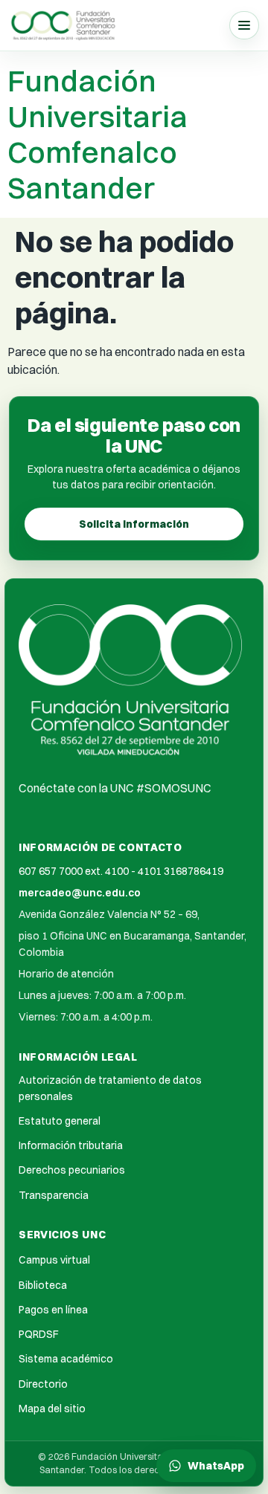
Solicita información (134, 524)
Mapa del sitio (52, 1408)
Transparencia (54, 1195)
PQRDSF (39, 1334)
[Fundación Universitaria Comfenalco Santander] (64, 25)
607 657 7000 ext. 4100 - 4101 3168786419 (121, 871)
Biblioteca (43, 1285)
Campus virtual (54, 1260)
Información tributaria (71, 1145)
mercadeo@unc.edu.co (80, 892)
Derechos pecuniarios (72, 1170)
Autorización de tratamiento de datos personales (110, 1087)
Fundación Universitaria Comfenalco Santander (97, 134)
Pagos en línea (53, 1309)
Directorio (43, 1384)
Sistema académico (66, 1358)
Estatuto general (59, 1121)
